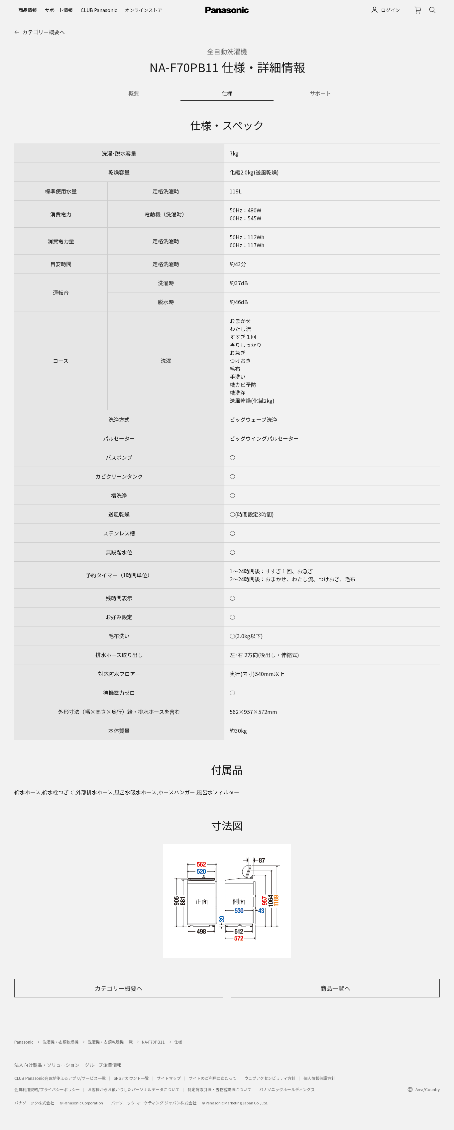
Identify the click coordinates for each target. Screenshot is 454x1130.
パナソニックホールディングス (287, 1089)
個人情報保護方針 (319, 1078)
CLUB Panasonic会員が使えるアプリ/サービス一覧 (60, 1078)
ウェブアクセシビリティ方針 (269, 1078)
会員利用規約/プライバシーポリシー (47, 1089)
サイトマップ (169, 1078)
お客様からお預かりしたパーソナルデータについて (133, 1089)
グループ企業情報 (103, 1065)
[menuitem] (27, 10)
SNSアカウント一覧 (131, 1078)
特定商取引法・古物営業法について (219, 1089)
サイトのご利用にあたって (212, 1078)
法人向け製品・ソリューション (46, 1065)
